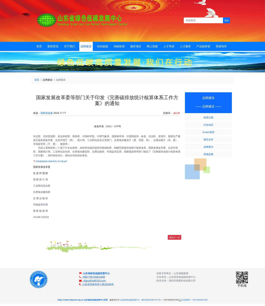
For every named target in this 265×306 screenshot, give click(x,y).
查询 (226, 20)
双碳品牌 (208, 154)
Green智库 (208, 132)
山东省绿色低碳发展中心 (96, 273)
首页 (36, 79)
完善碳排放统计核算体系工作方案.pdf (51, 161)
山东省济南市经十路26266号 (97, 284)
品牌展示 (208, 146)
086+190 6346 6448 (93, 277)
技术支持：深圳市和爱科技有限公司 (176, 280)
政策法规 (208, 117)
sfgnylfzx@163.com (94, 280)
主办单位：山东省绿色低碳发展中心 (176, 277)
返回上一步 (174, 237)
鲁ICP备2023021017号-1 (151, 299)
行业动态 (208, 124)
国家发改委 (46, 113)
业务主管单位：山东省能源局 (172, 273)
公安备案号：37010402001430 (194, 299)
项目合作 (208, 139)
